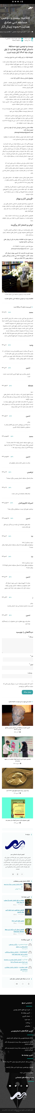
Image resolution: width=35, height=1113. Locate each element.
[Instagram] (22, 874)
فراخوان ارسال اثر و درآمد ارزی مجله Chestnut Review (14, 931)
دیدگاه (30, 637)
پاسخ (9, 312)
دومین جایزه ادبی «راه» (18, 921)
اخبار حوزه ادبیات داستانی (13, 39)
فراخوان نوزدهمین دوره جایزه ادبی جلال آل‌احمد (14, 911)
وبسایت (30, 673)
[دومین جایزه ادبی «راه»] (28, 921)
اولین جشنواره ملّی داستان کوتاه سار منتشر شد (18, 820)
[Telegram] (13, 874)
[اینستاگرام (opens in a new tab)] (20, 2)
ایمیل (31, 664)
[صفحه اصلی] (32, 32)
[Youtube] (16, 984)
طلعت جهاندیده (23, 967)
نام (31, 656)
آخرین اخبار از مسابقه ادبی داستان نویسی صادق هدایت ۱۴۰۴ (17, 729)
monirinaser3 (24, 952)
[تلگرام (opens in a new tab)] (13, 2)
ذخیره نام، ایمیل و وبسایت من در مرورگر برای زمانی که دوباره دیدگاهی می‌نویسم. (18, 685)
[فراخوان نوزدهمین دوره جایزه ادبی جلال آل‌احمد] (28, 912)
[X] (17, 874)
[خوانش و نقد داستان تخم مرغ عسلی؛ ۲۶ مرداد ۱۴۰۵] (28, 902)
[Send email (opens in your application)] (15, 2)
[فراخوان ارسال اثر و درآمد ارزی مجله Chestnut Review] (28, 931)
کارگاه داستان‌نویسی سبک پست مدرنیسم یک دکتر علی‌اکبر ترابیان (19, 1043)
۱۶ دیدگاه (27, 41)
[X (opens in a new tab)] (22, 2)
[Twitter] (16, 1086)
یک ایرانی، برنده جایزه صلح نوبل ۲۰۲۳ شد (17, 791)
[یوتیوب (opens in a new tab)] (18, 2)
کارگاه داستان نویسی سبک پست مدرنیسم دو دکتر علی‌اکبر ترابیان (19, 1049)
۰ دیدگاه (14, 904)
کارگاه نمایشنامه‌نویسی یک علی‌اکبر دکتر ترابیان (20, 1038)
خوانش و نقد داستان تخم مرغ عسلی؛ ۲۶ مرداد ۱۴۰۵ (14, 901)
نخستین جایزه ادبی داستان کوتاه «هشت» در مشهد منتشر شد (17, 760)
